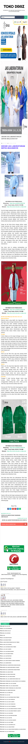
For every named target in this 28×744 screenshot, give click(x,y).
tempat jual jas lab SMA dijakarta (9, 720)
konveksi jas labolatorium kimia (8, 674)
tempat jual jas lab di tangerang (9, 706)
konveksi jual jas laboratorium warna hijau (11, 678)
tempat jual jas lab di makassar (8, 704)
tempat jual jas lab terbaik (7, 722)
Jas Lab (3, 635)
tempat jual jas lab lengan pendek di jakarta (11, 710)
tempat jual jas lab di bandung (8, 699)
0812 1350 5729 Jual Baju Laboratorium (14, 616)
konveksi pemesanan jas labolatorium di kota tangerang (13, 681)
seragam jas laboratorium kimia (8, 690)
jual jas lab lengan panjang (8, 651)
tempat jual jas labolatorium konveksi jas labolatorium (14, 729)
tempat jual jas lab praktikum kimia (9, 715)
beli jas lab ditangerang (7, 628)
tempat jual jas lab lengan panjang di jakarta (11, 708)
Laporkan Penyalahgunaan (7, 578)
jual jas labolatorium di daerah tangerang (11, 660)
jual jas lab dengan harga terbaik (9, 646)
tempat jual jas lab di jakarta (8, 701)
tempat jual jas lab (6, 694)
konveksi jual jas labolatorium (8, 676)
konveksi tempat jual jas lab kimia (9, 683)
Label (5, 623)
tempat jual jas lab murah (7, 713)
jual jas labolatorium (6, 658)
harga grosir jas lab (6, 630)
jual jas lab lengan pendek (7, 653)
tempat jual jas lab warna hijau (8, 724)
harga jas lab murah (6, 633)
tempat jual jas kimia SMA (7, 692)
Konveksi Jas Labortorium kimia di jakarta (10, 667)
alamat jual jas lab (6, 626)
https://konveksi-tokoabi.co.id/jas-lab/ (16, 206)
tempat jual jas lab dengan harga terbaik (10, 697)
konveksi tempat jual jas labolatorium (10, 685)
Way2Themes (14, 741)
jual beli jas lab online (6, 644)
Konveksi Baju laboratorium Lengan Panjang (11, 665)
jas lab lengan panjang (7, 637)
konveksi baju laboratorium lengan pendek (11, 669)
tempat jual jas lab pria (7, 717)
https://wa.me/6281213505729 (17, 203)
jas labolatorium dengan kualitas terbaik (10, 642)
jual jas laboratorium (6, 662)
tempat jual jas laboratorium (8, 731)
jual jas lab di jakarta (6, 649)
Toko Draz (14, 6)
